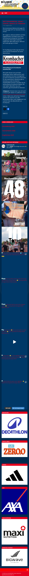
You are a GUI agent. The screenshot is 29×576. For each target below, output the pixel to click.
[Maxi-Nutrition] (14, 532)
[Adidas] (14, 475)
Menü (6, 13)
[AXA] (14, 514)
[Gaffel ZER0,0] (14, 456)
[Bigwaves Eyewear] (14, 557)
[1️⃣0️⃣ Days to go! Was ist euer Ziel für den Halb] (14, 239)
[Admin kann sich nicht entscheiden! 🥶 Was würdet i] (14, 265)
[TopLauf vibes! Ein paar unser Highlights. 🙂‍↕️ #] (14, 393)
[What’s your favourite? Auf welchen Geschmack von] (14, 162)
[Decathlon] (14, 437)
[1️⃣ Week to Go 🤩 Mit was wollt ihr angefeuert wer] (14, 214)
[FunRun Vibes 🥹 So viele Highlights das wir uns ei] (14, 367)
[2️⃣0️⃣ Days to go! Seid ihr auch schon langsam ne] (14, 316)
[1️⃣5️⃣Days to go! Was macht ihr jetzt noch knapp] (14, 290)
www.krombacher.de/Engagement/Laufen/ (14, 94)
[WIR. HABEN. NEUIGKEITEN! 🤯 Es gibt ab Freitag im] (14, 188)
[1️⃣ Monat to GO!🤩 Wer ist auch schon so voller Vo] (14, 342)
